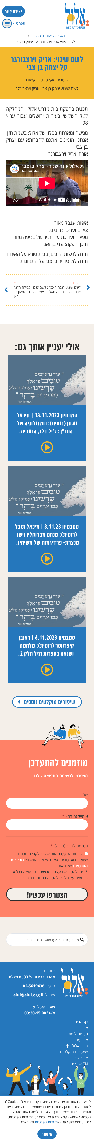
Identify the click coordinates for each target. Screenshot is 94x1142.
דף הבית (81, 1022)
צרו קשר (81, 1058)
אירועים (82, 1040)
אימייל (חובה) (76, 816)
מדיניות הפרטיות (46, 1122)
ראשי (61, 35)
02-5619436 (33, 986)
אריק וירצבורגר (27, 88)
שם (85, 794)
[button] (7, 23)
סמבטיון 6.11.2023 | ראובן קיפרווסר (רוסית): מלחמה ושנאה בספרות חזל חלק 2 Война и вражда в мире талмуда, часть (47, 653)
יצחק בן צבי (50, 88)
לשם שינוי (70, 88)
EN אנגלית (79, 1064)
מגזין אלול (80, 1046)
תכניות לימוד (78, 1034)
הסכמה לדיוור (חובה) (71, 846)
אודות (83, 1028)
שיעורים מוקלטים (42, 35)
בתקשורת (32, 80)
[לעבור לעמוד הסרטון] (47, 447)
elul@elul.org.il (28, 995)
